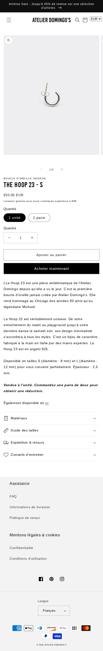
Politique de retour (25, 518)
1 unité (15, 218)
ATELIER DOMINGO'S (55, 645)
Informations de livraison (30, 507)
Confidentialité (21, 548)
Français (49, 610)
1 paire (39, 218)
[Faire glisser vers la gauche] (41, 169)
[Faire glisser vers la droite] (62, 169)
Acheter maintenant (51, 269)
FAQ (13, 496)
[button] (6, 20)
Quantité (10, 228)
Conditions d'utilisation (28, 558)
